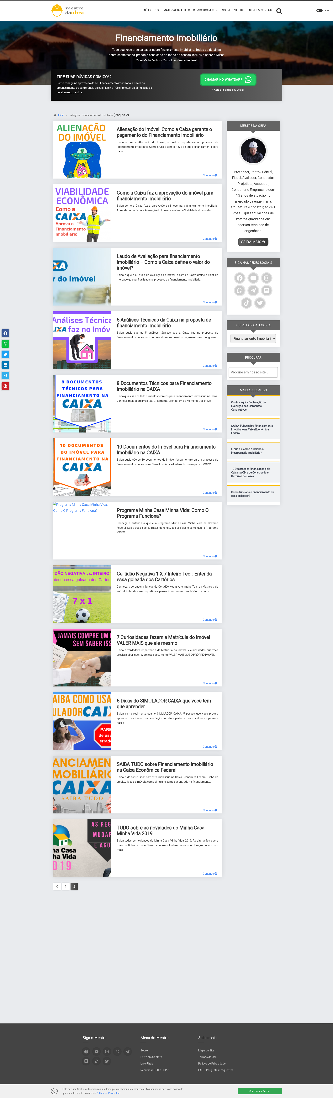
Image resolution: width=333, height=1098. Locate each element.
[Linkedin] (5, 365)
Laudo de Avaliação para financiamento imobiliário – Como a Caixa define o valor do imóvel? (163, 262)
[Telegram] (253, 290)
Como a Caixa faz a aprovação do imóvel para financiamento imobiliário (165, 195)
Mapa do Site (206, 1050)
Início (61, 115)
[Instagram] (267, 278)
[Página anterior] (57, 886)
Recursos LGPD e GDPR (154, 1070)
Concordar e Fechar (259, 1091)
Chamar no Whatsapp (224, 79)
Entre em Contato (151, 1057)
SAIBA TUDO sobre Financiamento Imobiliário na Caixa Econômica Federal (165, 767)
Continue (208, 175)
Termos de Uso (207, 1057)
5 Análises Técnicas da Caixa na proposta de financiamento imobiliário (164, 322)
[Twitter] (260, 303)
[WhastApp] (5, 344)
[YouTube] (253, 278)
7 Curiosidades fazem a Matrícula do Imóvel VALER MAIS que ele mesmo (163, 640)
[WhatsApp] (240, 290)
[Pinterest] (5, 386)
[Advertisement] (253, 568)
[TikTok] (246, 303)
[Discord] (267, 290)
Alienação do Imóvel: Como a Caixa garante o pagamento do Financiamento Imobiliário (164, 132)
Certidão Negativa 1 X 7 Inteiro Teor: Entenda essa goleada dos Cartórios (164, 576)
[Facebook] (240, 278)
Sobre (144, 1050)
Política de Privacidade (212, 1063)
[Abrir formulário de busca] (279, 10)
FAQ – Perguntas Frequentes (215, 1070)
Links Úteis (146, 1063)
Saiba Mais (251, 242)
